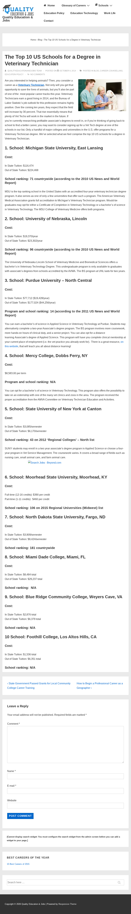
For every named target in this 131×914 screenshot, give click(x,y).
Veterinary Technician (31, 85)
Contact (48, 20)
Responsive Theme (67, 904)
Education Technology (84, 13)
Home (51, 5)
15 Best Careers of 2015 (18, 864)
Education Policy (54, 13)
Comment (13, 723)
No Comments (37, 74)
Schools (103, 5)
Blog (96, 71)
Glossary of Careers (74, 5)
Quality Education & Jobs (17, 18)
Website (11, 800)
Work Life (110, 13)
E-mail (11, 785)
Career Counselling (111, 71)
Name (10, 771)
